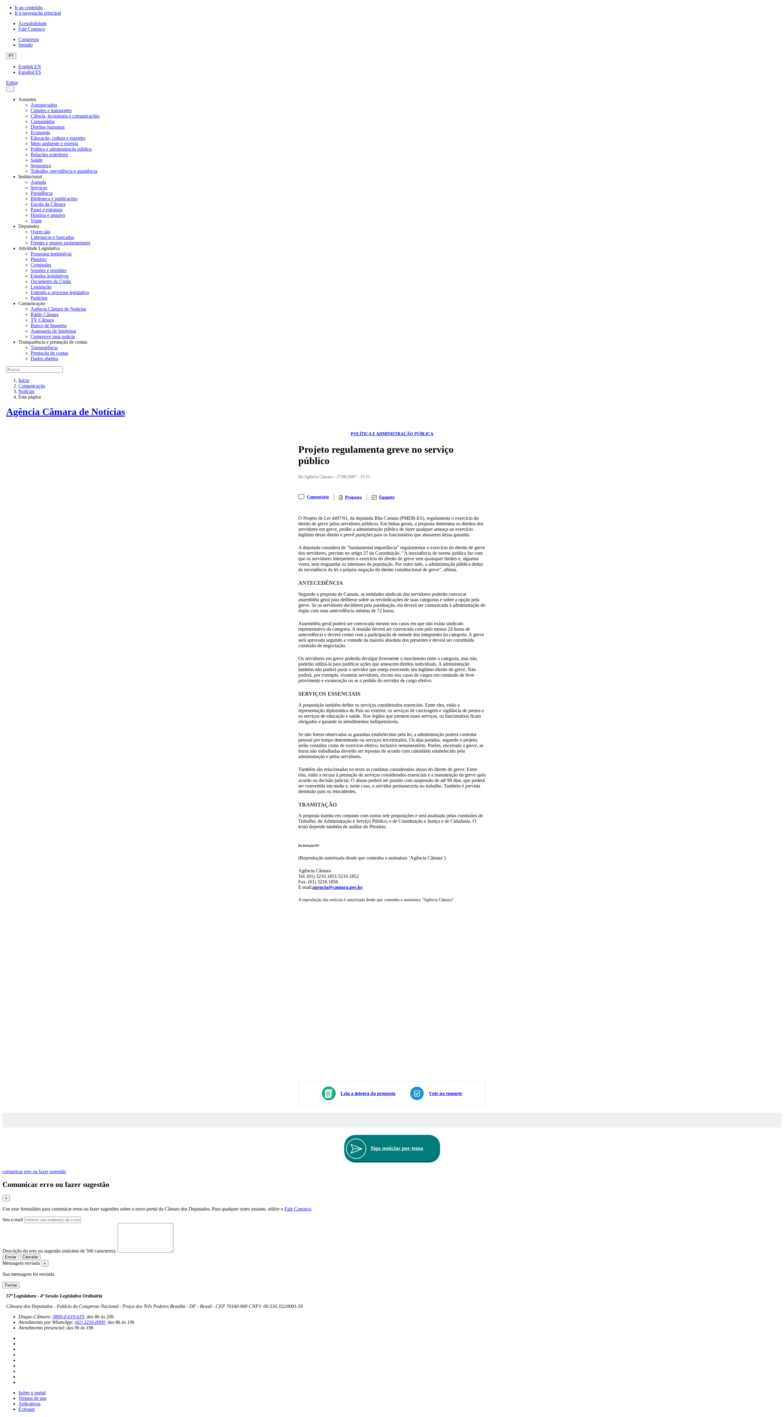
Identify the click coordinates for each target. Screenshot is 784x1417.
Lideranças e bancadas (52, 237)
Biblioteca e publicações (54, 198)
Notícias (26, 391)
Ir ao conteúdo (29, 7)
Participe (39, 297)
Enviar (10, 1257)
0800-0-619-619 (68, 1316)
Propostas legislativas (51, 253)
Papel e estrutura (46, 209)
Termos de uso (32, 1398)
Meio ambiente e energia (54, 143)
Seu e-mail (12, 1219)
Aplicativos (29, 1403)
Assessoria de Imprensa (53, 331)
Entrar (12, 82)
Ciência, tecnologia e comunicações (65, 116)
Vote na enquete (445, 1093)
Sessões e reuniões (48, 270)
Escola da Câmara (48, 204)
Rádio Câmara (44, 314)
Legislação (41, 286)
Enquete (386, 497)
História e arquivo (48, 215)
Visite (36, 220)
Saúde (37, 160)
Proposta (353, 497)
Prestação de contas (49, 353)
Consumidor (43, 121)
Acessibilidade (32, 23)
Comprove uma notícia (53, 336)
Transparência (44, 347)
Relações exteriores (49, 154)
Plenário (39, 259)
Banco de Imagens (48, 325)
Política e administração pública (61, 149)
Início (23, 380)
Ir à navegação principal (38, 13)
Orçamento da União (51, 281)
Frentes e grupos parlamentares (60, 242)
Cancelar (30, 1257)
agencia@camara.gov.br (337, 887)
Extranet (26, 1409)
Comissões (41, 264)
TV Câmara (42, 320)
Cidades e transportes (51, 110)
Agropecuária (44, 105)
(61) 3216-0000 (90, 1322)
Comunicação (31, 385)
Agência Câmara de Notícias (58, 309)
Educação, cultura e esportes (58, 138)
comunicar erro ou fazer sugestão (34, 1171)
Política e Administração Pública (392, 434)
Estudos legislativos (50, 275)
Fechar (11, 1285)
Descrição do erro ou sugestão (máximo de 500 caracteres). (59, 1250)
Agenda (38, 182)
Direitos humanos (48, 127)
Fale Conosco (31, 29)
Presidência (42, 193)
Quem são (40, 231)
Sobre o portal (32, 1392)
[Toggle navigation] (10, 88)
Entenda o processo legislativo (60, 292)
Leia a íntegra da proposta (368, 1093)
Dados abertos (44, 358)
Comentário (318, 497)
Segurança (41, 165)
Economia (40, 132)
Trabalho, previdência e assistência (64, 171)
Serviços (39, 187)
